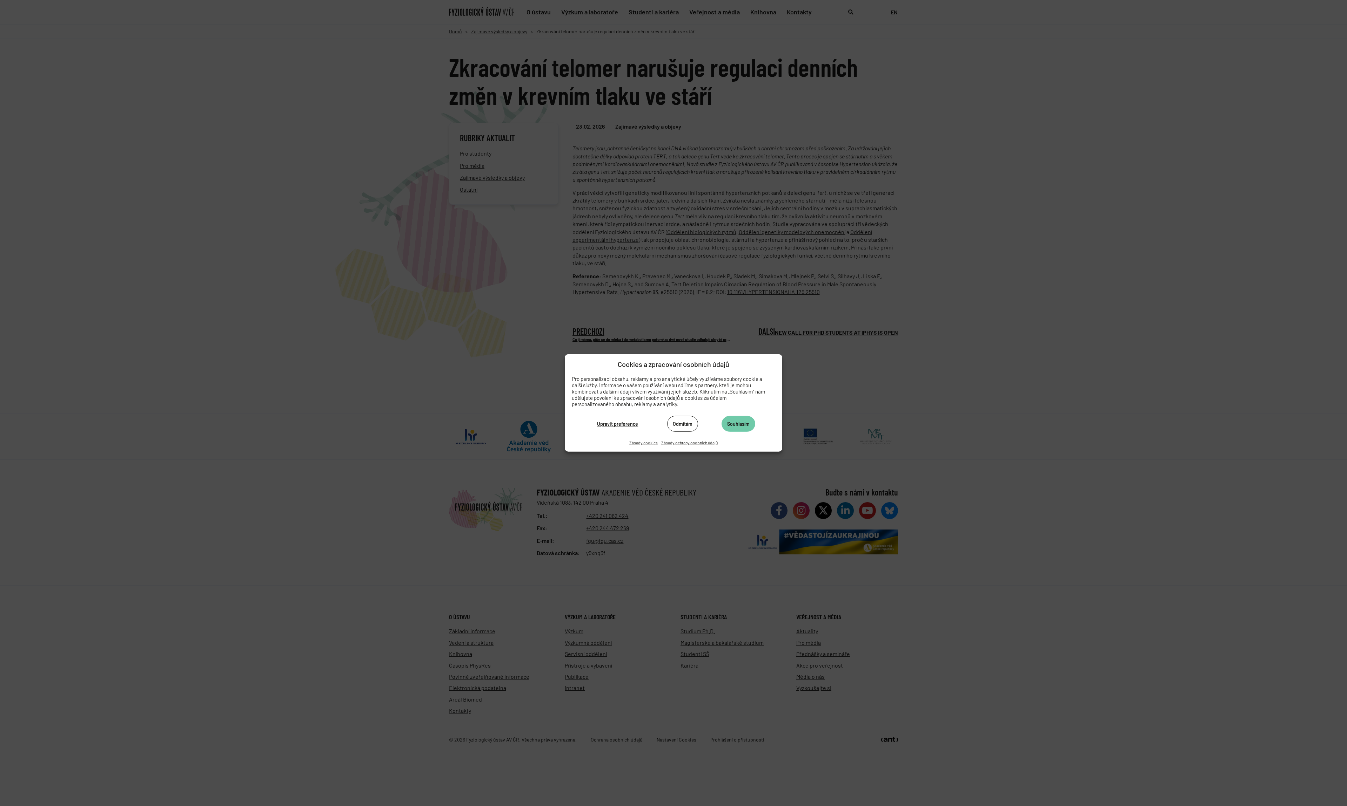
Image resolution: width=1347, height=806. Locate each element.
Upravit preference (617, 423)
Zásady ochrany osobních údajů (689, 442)
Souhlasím (738, 423)
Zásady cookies (643, 442)
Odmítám (682, 423)
